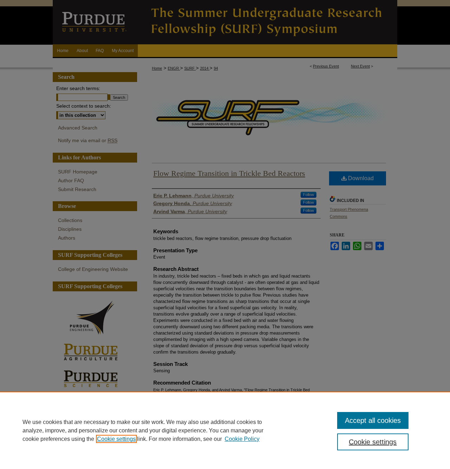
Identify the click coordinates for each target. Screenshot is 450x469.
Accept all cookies (373, 420)
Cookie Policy (242, 439)
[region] (225, 430)
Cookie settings (116, 439)
